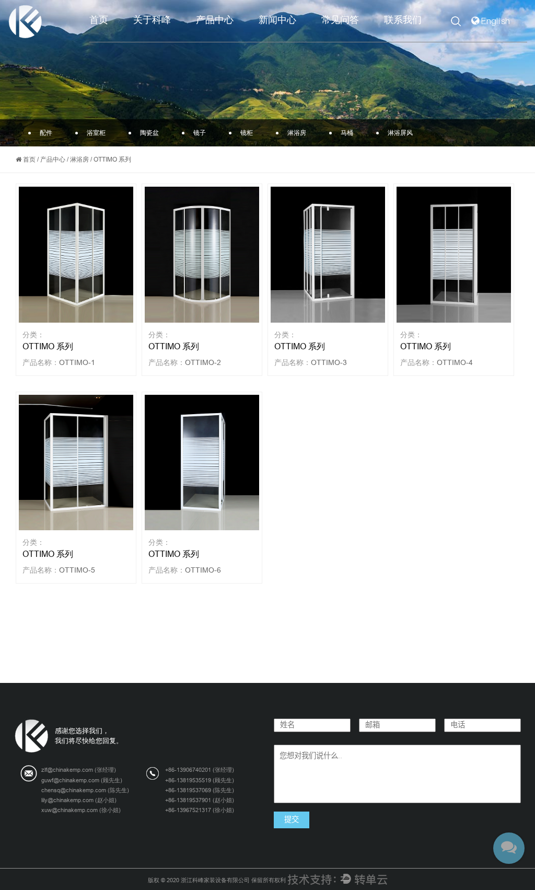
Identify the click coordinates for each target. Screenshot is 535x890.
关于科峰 (152, 20)
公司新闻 (300, 39)
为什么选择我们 (173, 38)
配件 (238, 39)
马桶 (347, 132)
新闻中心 (277, 20)
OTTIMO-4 (455, 362)
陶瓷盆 (234, 37)
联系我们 (403, 20)
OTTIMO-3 (329, 362)
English (496, 21)
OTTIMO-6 (203, 570)
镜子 (199, 132)
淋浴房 (296, 132)
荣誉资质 (171, 37)
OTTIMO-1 (77, 362)
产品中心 (215, 20)
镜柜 (246, 132)
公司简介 (175, 39)
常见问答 (340, 20)
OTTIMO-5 (77, 570)
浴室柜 (236, 38)
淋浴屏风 (400, 132)
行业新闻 (298, 38)
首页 (98, 20)
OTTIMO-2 (203, 362)
